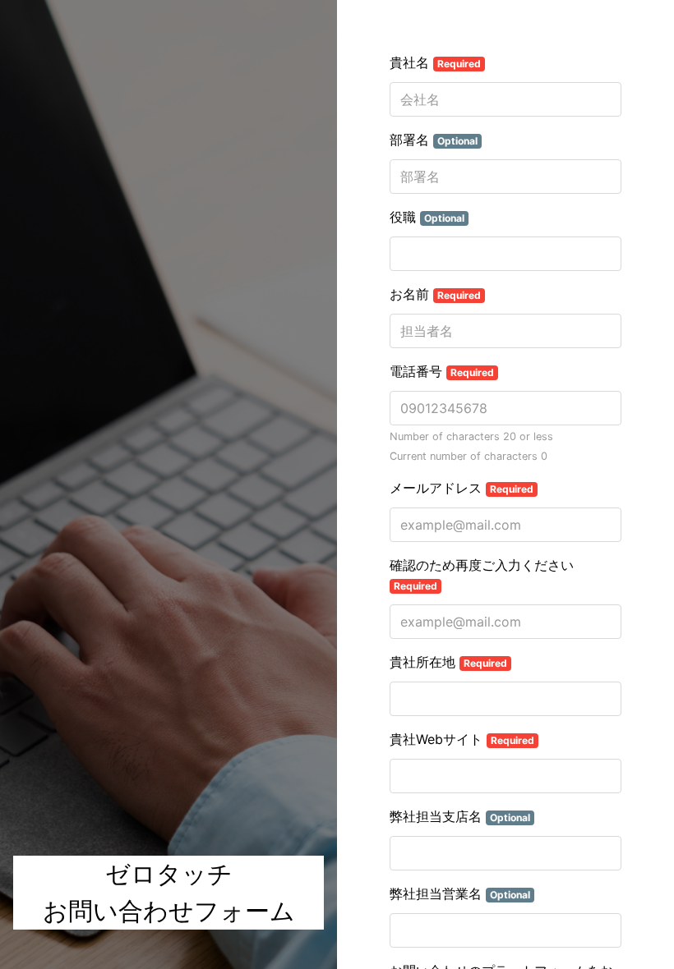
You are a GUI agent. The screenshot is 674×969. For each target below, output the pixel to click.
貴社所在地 (448, 662)
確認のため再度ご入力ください (482, 574)
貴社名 (435, 62)
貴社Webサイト (462, 739)
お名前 (435, 294)
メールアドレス (461, 488)
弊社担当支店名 (460, 816)
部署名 (434, 139)
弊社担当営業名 (460, 893)
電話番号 (442, 371)
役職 (427, 217)
